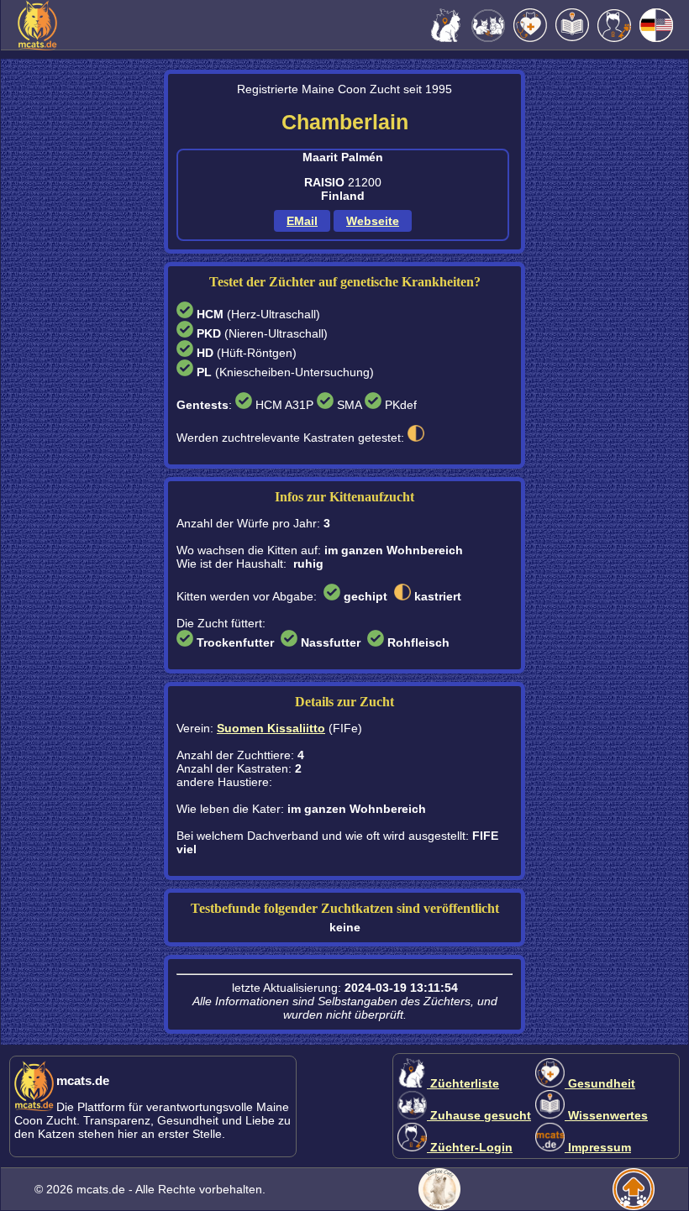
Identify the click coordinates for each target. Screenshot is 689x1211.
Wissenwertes (606, 1115)
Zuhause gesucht (479, 1115)
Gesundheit (600, 1083)
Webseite (372, 221)
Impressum (598, 1147)
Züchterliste (463, 1083)
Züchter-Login (470, 1147)
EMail (302, 221)
